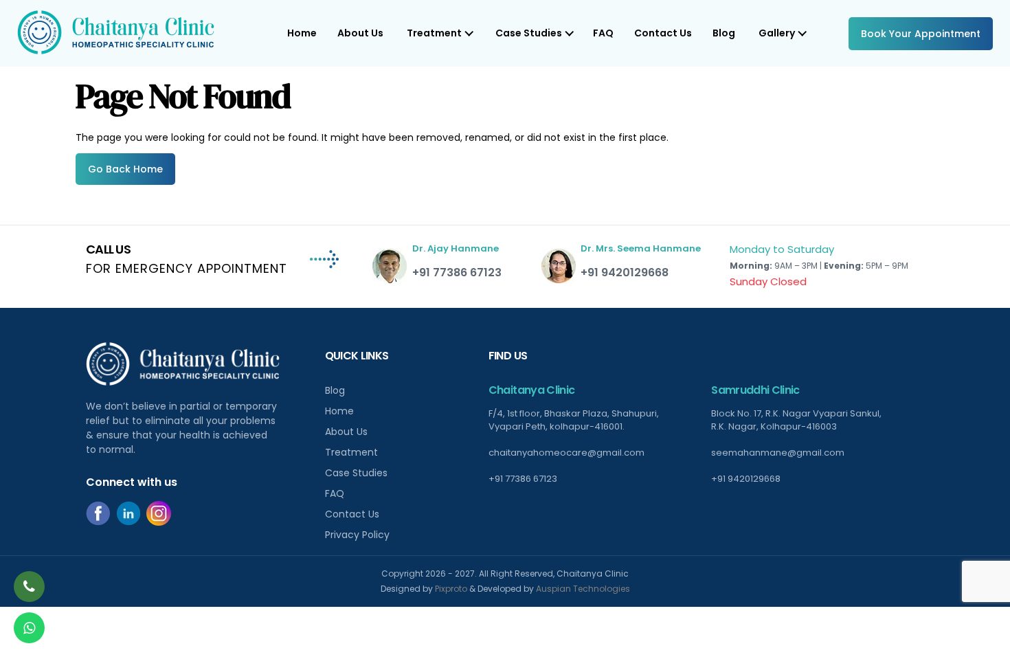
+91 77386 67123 (457, 272)
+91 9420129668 (625, 272)
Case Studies (356, 473)
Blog (723, 33)
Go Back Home (125, 169)
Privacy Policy (357, 535)
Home (302, 33)
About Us (360, 33)
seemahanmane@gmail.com (777, 452)
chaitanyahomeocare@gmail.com (566, 452)
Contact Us (663, 33)
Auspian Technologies (583, 588)
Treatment (351, 452)
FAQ (603, 33)
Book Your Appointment (920, 34)
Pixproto (451, 588)
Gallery (777, 32)
